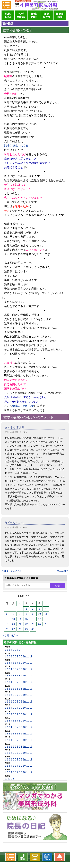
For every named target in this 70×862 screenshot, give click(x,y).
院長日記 (7, 15)
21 (20, 624)
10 (39, 614)
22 (26, 624)
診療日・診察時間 (59, 15)
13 (13, 619)
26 (6, 629)
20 (13, 624)
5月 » (14, 635)
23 (32, 624)
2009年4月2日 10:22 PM (16, 432)
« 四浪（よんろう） (11, 570)
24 (39, 624)
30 (32, 629)
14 (20, 619)
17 (39, 619)
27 (13, 629)
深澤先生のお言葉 (23, 405)
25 (46, 624)
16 (32, 619)
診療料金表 (46, 15)
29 (26, 629)
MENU (6, 5)
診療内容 (33, 15)
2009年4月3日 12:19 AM (16, 527)
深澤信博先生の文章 (16, 145)
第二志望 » (63, 570)
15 (26, 619)
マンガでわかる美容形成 (20, 15)
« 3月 (6, 635)
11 (46, 614)
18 (46, 619)
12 (6, 619)
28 (20, 629)
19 (6, 624)
